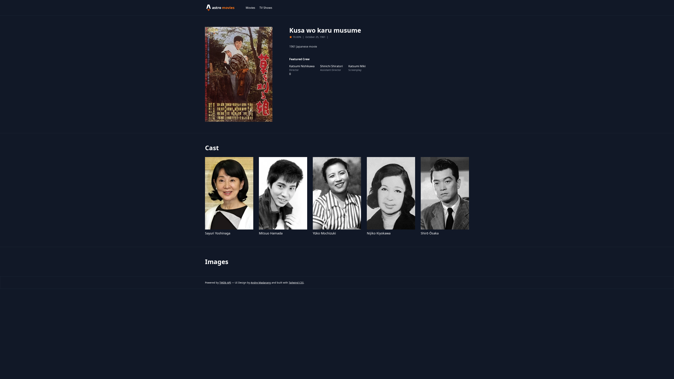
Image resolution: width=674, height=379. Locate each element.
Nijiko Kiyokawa (379, 233)
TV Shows (265, 8)
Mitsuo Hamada (271, 233)
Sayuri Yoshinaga (217, 233)
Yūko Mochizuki (324, 233)
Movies (250, 8)
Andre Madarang (261, 282)
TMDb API (225, 282)
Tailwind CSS (296, 282)
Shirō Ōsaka (430, 233)
